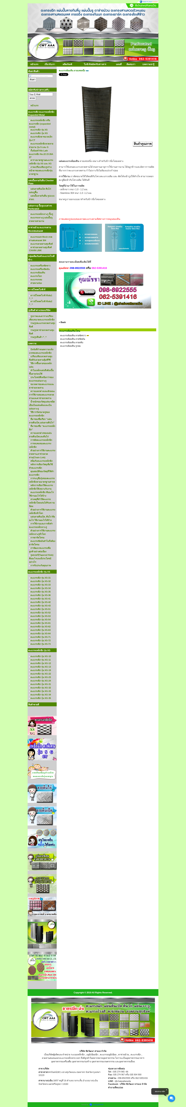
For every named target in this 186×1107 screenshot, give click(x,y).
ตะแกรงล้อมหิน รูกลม (70, 346)
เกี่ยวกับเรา (50, 64)
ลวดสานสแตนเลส (50, 1058)
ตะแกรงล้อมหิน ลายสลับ (71, 342)
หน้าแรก (34, 64)
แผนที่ (119, 64)
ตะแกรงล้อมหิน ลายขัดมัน (72, 339)
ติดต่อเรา (131, 64)
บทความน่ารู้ (148, 64)
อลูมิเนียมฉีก (92, 1054)
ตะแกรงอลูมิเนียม (108, 1054)
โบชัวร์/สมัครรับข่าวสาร (95, 64)
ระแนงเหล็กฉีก (78, 1054)
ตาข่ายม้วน (123, 1054)
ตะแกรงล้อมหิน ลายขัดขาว (73, 335)
